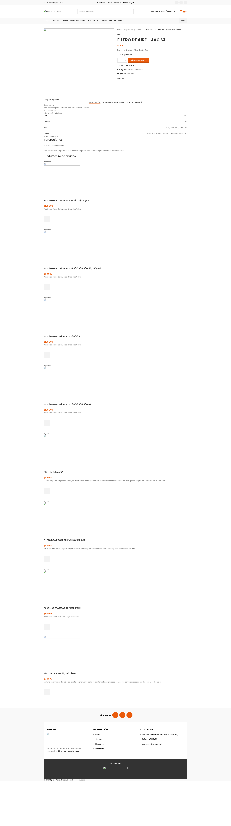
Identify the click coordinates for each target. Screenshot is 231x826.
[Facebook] (115, 715)
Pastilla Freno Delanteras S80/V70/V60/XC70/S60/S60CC (74, 268)
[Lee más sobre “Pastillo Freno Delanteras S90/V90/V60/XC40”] (47, 423)
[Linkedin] (129, 715)
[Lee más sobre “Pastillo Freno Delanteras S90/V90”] (47, 355)
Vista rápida (47, 225)
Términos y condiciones (68, 751)
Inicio (119, 30)
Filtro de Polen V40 (53, 472)
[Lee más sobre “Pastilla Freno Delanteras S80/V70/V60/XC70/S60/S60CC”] (47, 287)
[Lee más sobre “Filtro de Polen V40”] (47, 491)
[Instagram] (122, 715)
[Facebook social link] (177, 2)
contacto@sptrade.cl (53, 2)
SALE (183, 20)
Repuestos (128, 30)
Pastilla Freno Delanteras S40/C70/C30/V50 (67, 200)
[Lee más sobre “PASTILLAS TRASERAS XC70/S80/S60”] (47, 627)
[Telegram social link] (139, 78)
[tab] (94, 102)
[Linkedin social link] (185, 2)
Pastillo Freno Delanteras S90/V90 (62, 336)
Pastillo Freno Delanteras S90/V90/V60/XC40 (68, 404)
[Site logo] (52, 11)
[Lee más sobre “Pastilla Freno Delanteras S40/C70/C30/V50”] (47, 219)
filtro (133, 73)
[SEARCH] (131, 11)
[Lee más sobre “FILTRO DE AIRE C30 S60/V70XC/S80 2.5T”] (47, 559)
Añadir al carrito (139, 60)
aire (128, 73)
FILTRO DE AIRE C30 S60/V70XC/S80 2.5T (64, 540)
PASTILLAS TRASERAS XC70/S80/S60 (62, 608)
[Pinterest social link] (133, 78)
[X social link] (130, 78)
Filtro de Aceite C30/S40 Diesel (60, 673)
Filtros (138, 30)
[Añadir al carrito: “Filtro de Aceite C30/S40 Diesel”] (47, 692)
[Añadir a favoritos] (47, 213)
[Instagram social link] (181, 2)
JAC (119, 34)
